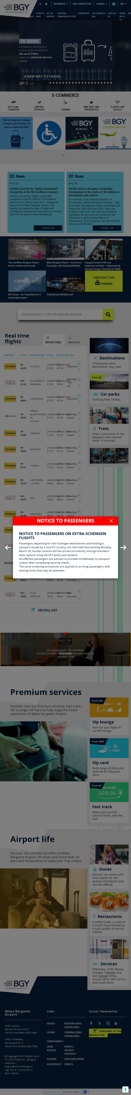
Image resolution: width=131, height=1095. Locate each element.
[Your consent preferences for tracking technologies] (125, 1089)
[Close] (111, 520)
